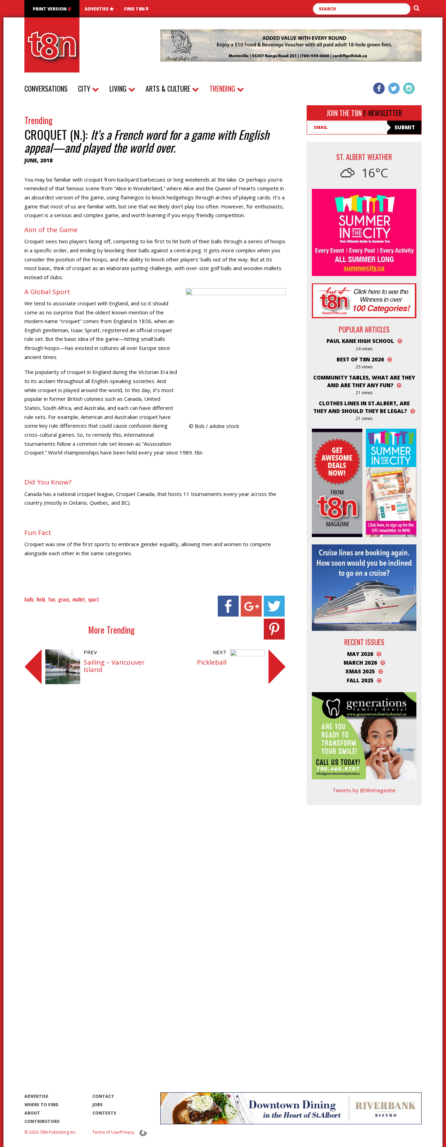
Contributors (42, 1121)
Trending (223, 88)
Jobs (97, 1105)
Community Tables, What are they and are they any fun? (364, 381)
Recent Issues (364, 642)
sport (93, 599)
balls (28, 599)
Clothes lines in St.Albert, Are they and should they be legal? (361, 407)
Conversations (46, 88)
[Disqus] (155, 793)
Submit (404, 127)
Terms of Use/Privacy (113, 1132)
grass (63, 599)
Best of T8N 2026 (360, 359)
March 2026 (360, 662)
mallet (78, 599)
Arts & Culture (169, 88)
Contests (104, 1113)
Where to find (41, 1105)
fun (51, 599)
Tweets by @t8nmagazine (364, 790)
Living (118, 88)
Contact (103, 1096)
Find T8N (135, 9)
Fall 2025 (360, 680)
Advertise (97, 9)
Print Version (50, 9)
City (85, 88)
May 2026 (360, 653)
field (41, 599)
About (32, 1113)
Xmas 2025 (360, 671)
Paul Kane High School (360, 340)
